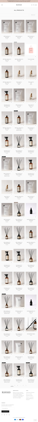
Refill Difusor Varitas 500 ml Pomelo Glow (19, 128)
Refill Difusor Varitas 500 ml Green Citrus (7, 83)
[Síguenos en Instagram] (4, 414)
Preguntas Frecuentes (29, 395)
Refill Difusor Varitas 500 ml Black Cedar (7, 128)
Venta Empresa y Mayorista (30, 392)
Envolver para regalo (31, 59)
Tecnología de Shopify (21, 417)
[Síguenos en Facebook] (1, 414)
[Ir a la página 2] (26, 385)
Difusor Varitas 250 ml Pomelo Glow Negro (31, 380)
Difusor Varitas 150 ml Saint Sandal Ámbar (7, 243)
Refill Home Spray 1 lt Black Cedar (19, 105)
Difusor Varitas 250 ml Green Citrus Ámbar (7, 357)
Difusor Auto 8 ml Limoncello (19, 83)
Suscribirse (5, 411)
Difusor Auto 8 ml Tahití (31, 83)
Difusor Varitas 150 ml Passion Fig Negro (19, 174)
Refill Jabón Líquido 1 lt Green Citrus (18, 312)
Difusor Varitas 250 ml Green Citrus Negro (31, 289)
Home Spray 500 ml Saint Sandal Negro (31, 151)
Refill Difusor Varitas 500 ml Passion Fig (7, 60)
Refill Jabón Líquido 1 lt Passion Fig (18, 357)
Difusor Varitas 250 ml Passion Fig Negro (19, 243)
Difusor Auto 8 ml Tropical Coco (31, 105)
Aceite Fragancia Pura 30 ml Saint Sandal (31, 220)
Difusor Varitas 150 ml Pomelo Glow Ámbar (7, 312)
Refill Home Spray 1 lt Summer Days (31, 197)
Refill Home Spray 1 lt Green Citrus (31, 37)
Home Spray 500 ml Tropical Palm (7, 289)
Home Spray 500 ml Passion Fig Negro (7, 266)
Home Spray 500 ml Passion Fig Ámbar (7, 151)
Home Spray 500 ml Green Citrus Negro (19, 380)
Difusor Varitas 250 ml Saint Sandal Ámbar (31, 266)
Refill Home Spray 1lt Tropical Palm (7, 220)
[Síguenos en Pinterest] (6, 414)
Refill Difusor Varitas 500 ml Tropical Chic (19, 197)
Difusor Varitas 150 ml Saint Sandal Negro (19, 151)
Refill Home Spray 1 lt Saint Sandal (7, 37)
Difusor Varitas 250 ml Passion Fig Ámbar (19, 289)
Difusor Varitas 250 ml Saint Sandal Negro (19, 220)
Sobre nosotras (15, 390)
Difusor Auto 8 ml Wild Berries (7, 197)
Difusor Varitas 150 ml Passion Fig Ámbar (19, 334)
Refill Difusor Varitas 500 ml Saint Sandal (19, 60)
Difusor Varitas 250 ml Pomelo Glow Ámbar (7, 380)
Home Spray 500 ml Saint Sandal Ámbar (7, 105)
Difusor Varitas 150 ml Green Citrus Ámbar (31, 357)
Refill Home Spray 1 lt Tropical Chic (31, 128)
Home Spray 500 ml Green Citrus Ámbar (31, 174)
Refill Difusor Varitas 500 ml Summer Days (31, 243)
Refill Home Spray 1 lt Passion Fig (19, 37)
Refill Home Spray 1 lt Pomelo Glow (7, 174)
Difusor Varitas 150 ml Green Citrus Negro (7, 334)
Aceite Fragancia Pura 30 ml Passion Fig (31, 312)
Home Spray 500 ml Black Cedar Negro (19, 266)
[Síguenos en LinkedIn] (9, 414)
